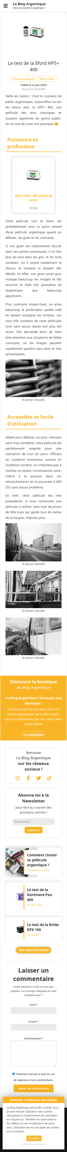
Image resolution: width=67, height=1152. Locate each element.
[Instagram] (18, 779)
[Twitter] (39, 779)
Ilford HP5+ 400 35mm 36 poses (33, 198)
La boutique (33, 734)
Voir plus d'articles (33, 950)
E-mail (33, 1021)
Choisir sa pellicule (23, 78)
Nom (34, 1004)
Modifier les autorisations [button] (33, 1144)
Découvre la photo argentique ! (29, 7)
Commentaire (33, 1038)
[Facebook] (28, 779)
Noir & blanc (47, 78)
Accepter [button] (34, 1138)
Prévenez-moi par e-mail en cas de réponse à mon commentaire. (34, 1077)
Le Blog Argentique (29, 4)
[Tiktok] (49, 779)
